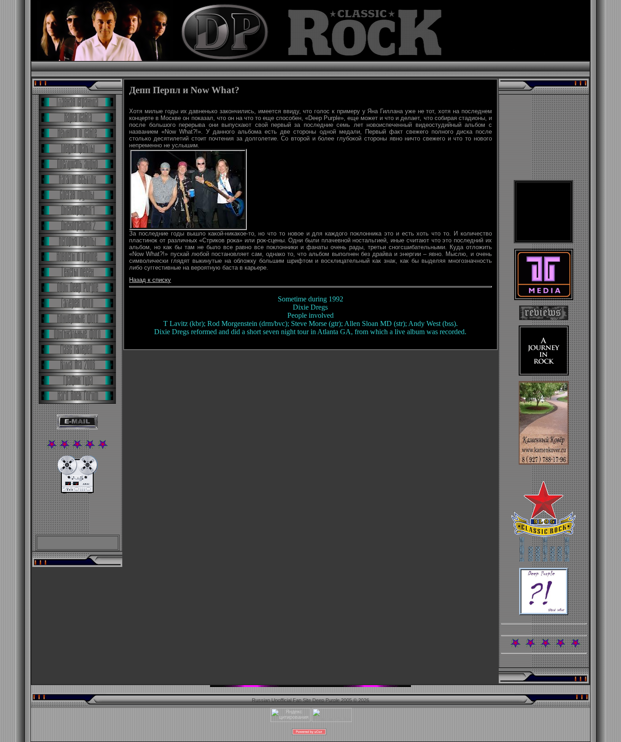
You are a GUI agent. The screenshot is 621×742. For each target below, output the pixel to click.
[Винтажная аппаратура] (77, 491)
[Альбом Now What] (543, 613)
